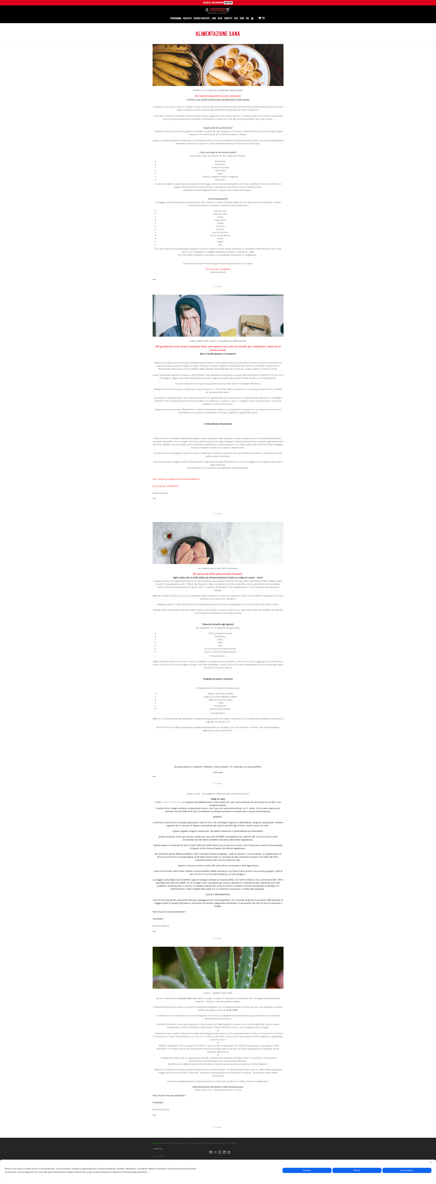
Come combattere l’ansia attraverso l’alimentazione (218, 341)
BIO (247, 18)
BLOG (220, 18)
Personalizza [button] (407, 1170)
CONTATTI (228, 18)
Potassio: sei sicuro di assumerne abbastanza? (218, 90)
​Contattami (158, 918)
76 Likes (218, 783)
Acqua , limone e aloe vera (218, 993)
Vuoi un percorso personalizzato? (169, 911)
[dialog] (218, 1172)
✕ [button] (430, 1162)
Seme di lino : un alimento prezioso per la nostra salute (218, 794)
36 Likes (218, 1127)
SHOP (242, 18)
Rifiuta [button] (357, 1170)
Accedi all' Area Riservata (217, 3)
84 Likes (218, 286)
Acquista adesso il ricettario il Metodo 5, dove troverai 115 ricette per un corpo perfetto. (218, 766)
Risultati (187, 18)
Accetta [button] (307, 1170)
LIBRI (214, 18)
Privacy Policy (159, 1156)
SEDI (236, 18)
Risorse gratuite (202, 18)
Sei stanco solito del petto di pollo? (218, 568)
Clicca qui (218, 772)
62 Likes (218, 514)
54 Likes (218, 938)
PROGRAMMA (175, 18)
